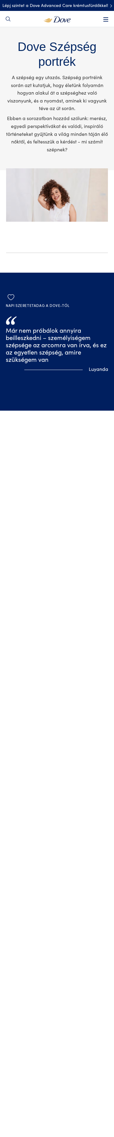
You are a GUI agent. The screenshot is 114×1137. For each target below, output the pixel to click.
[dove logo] (57, 19)
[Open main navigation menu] (105, 19)
